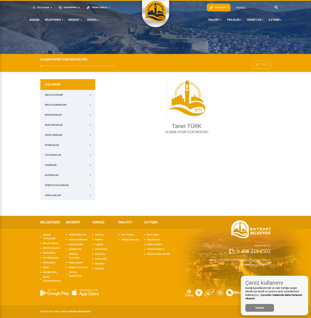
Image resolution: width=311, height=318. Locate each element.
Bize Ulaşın (153, 234)
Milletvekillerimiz (78, 234)
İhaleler (99, 239)
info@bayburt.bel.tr (256, 264)
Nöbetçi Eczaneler (57, 185)
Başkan (34, 19)
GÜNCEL (92, 19)
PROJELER (233, 19)
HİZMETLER (254, 19)
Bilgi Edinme (153, 239)
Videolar (99, 268)
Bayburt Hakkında (78, 239)
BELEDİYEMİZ (53, 19)
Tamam (259, 307)
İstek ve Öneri (154, 244)
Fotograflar (53, 155)
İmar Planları (127, 234)
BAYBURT (74, 19)
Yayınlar (99, 244)
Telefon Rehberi (155, 249)
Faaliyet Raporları (130, 239)
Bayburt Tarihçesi (78, 267)
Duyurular (51, 175)
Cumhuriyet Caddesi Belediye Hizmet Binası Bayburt (240, 260)
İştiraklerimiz (50, 272)
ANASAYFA (48, 66)
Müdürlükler (67, 66)
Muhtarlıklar (53, 125)
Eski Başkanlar (50, 257)
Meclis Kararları (55, 104)
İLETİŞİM (274, 19)
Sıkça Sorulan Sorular (158, 254)
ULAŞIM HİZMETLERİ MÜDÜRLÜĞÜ (96, 66)
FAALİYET (214, 19)
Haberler (51, 165)
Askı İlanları (53, 195)
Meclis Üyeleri (54, 95)
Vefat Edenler (53, 135)
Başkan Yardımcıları (49, 236)
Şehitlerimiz (75, 249)
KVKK (46, 267)
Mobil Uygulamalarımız (52, 279)
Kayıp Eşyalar (76, 262)
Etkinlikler (52, 145)
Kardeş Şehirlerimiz (75, 274)
